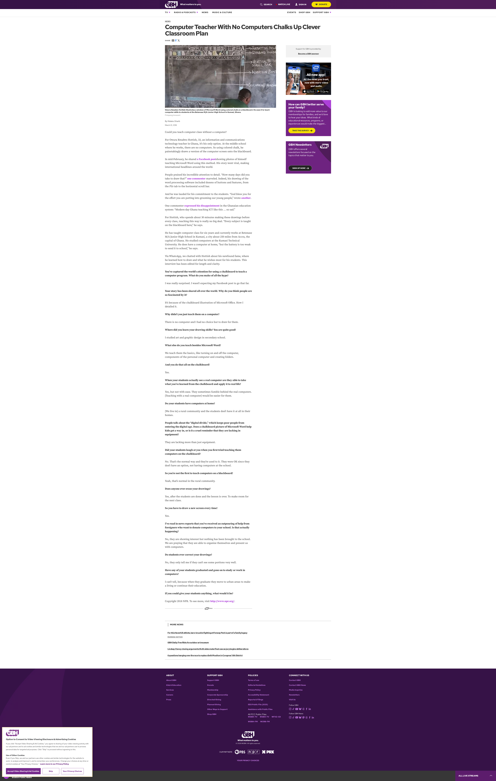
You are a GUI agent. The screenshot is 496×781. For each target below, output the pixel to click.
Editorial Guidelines (256, 685)
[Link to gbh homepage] (171, 4)
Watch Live (284, 4)
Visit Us (292, 700)
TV (166, 12)
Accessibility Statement (258, 695)
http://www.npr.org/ (222, 601)
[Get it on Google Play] (323, 91)
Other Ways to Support (217, 709)
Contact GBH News (297, 685)
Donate (323, 4)
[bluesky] (300, 708)
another (246, 198)
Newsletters (294, 695)
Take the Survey (300, 130)
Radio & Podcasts (185, 12)
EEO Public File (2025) (258, 704)
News (205, 12)
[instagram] (290, 708)
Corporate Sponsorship (217, 695)
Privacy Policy (254, 690)
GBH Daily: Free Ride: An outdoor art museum (188, 642)
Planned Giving (214, 704)
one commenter (196, 178)
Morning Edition (175, 637)
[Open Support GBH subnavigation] (330, 12)
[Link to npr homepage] (253, 751)
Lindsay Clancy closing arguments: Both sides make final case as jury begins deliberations (208, 649)
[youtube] (296, 708)
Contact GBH (295, 680)
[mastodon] (303, 717)
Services (170, 690)
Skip (51, 771)
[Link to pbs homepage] (240, 751)
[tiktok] (293, 708)
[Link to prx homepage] (268, 751)
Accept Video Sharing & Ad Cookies (23, 771)
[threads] (303, 708)
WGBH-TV (252, 717)
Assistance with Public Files (260, 709)
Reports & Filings (255, 700)
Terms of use (253, 680)
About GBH (171, 680)
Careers (169, 695)
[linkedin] (310, 708)
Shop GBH (304, 12)
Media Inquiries (296, 690)
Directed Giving (214, 700)
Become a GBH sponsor (308, 53)
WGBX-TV (264, 717)
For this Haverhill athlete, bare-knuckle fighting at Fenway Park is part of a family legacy (207, 632)
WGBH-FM (253, 722)
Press (168, 700)
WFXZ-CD (276, 717)
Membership (212, 690)
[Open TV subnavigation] (169, 12)
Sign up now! (298, 168)
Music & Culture (222, 12)
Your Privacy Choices (248, 760)
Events (291, 12)
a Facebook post (206, 159)
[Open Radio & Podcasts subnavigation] (197, 12)
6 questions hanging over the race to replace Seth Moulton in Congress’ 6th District (205, 655)
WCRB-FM (265, 722)
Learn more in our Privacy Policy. (54, 764)
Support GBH (321, 12)
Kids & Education (173, 685)
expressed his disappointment (201, 205)
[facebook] (306, 708)
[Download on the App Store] (309, 91)
